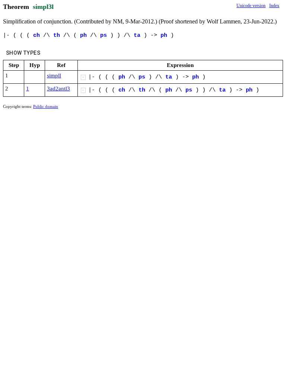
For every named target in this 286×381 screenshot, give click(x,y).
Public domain (45, 106)
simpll (54, 76)
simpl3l (43, 6)
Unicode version (251, 5)
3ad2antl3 (58, 89)
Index (274, 5)
